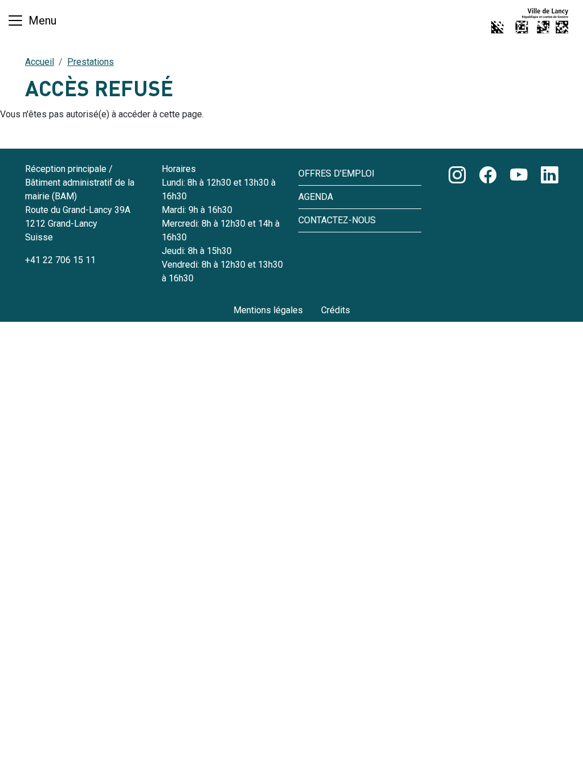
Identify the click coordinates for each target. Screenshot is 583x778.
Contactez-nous (337, 220)
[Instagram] (457, 175)
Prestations (90, 61)
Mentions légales (268, 310)
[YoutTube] (518, 175)
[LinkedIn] (549, 175)
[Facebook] (487, 175)
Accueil (39, 61)
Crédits (335, 310)
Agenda (315, 196)
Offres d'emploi (336, 173)
